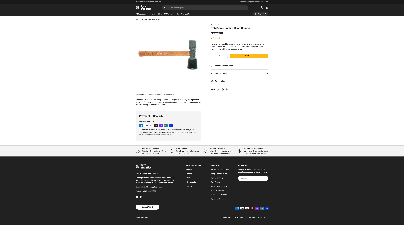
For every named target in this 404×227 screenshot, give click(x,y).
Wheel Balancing (217, 190)
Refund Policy (239, 217)
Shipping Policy (226, 217)
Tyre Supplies (144, 217)
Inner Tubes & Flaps (219, 195)
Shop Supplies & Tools (219, 174)
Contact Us (185, 14)
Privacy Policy (250, 217)
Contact (189, 174)
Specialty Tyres (217, 199)
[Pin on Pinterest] (227, 89)
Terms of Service (263, 217)
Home (153, 14)
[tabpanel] (168, 102)
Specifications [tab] (155, 95)
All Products (141, 14)
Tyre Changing (217, 178)
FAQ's (166, 14)
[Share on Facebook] (223, 89)
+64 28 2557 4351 (149, 191)
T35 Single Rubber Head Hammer (151, 19)
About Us (175, 14)
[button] (267, 7)
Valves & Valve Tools (219, 186)
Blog (160, 14)
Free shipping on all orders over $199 (254, 2)
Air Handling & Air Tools (220, 169)
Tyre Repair (215, 182)
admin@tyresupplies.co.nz (151, 187)
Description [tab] (141, 95)
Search (189, 186)
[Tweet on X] (218, 89)
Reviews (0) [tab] (169, 95)
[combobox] (205, 7)
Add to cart (249, 56)
